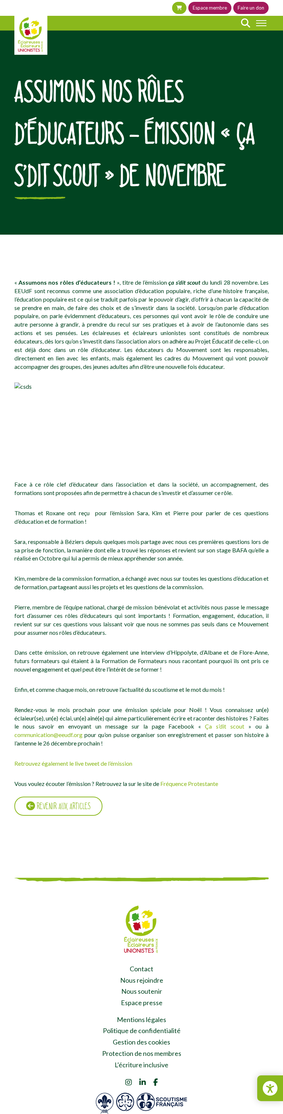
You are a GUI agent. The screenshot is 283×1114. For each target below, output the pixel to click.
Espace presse (142, 1003)
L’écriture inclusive (141, 1065)
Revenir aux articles (63, 806)
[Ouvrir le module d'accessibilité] (270, 1088)
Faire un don (251, 8)
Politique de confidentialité (142, 1030)
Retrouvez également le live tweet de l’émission (73, 763)
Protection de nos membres (141, 1053)
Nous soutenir (141, 991)
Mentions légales (141, 1019)
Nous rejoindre (141, 980)
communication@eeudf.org (48, 734)
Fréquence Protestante (189, 783)
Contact (141, 969)
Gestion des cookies (141, 1042)
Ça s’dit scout (224, 726)
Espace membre (210, 8)
